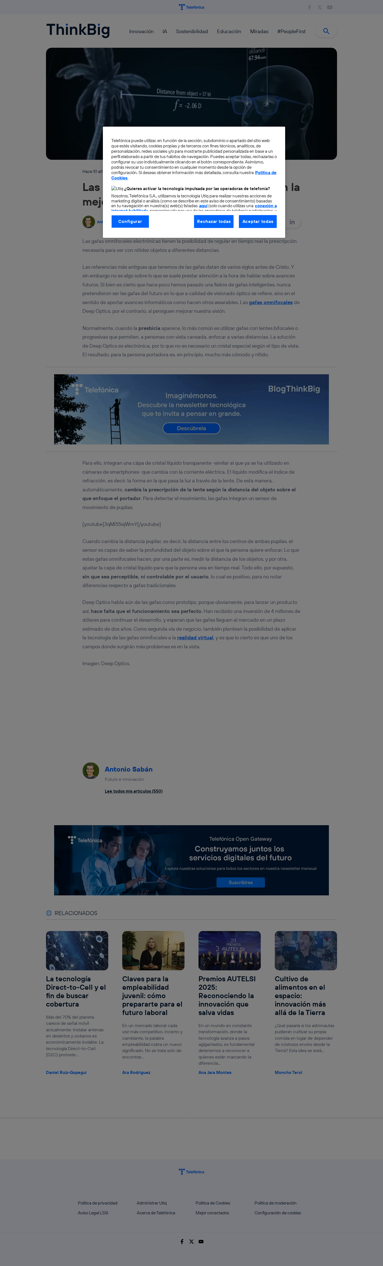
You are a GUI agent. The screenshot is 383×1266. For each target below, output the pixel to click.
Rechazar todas (213, 221)
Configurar (130, 221)
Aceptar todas (258, 221)
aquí (203, 205)
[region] (194, 182)
